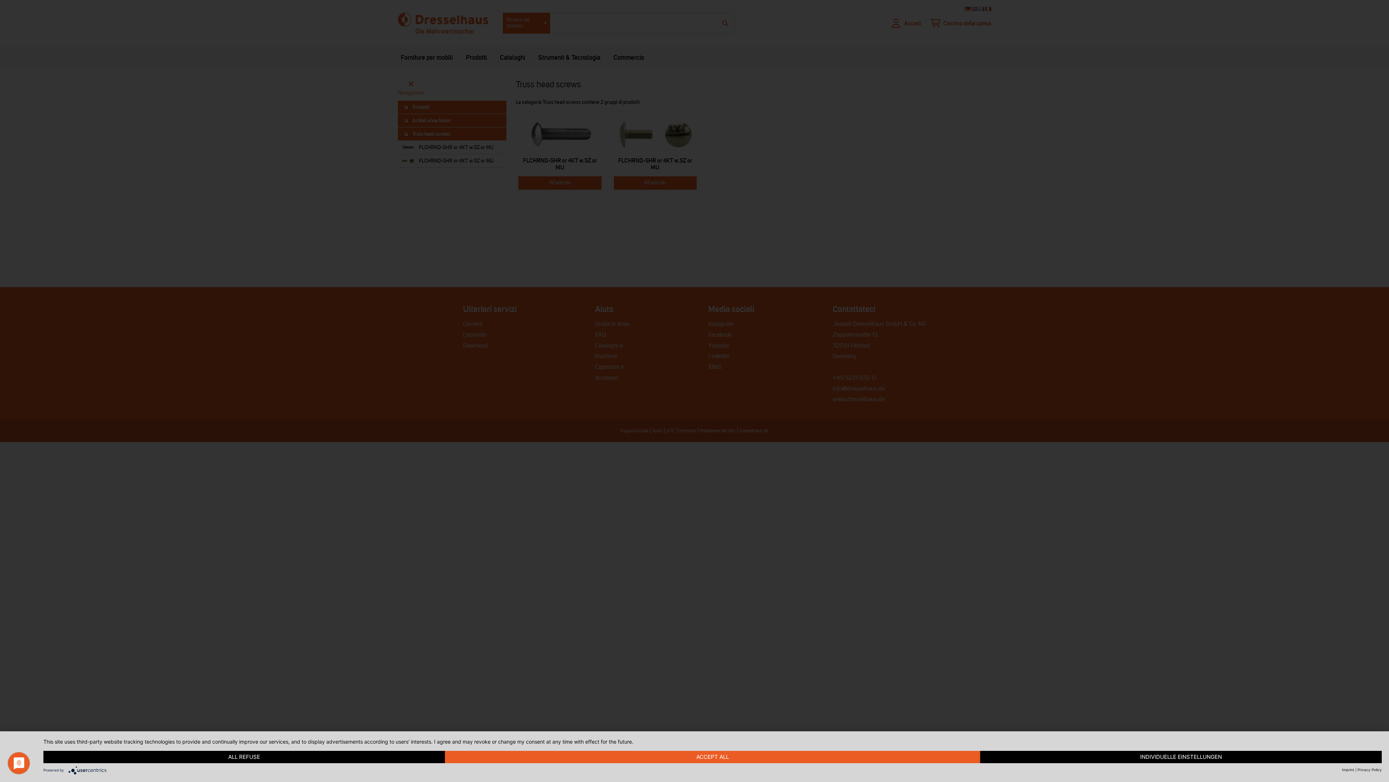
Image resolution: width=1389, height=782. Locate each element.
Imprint (1348, 770)
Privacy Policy (1370, 770)
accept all (712, 756)
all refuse (244, 756)
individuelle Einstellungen (1181, 756)
